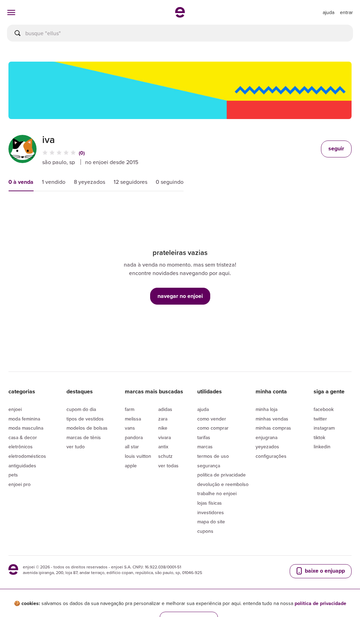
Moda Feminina (24, 418)
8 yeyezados (89, 182)
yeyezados (267, 446)
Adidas (165, 409)
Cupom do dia (81, 409)
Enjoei (15, 409)
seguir (336, 148)
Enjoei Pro (19, 484)
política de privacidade (320, 603)
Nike (162, 427)
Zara (162, 418)
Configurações (271, 456)
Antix (163, 446)
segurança (208, 465)
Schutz (165, 456)
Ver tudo (75, 446)
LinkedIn (322, 446)
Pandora (134, 437)
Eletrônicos (20, 446)
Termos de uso (213, 456)
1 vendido (53, 182)
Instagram (324, 427)
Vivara (164, 437)
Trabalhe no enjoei (217, 493)
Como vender (211, 418)
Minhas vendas (272, 418)
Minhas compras (273, 427)
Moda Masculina (25, 427)
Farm (129, 409)
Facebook (324, 409)
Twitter (320, 418)
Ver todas (168, 465)
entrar (346, 12)
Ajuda (203, 409)
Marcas (205, 446)
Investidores (210, 512)
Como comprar (213, 427)
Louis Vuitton (138, 456)
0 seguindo (170, 182)
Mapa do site (211, 521)
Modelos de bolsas (87, 427)
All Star (132, 446)
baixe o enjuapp (324, 571)
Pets (13, 474)
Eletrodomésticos (27, 456)
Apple (131, 465)
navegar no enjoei (180, 296)
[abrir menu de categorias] (11, 12)
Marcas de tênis (83, 437)
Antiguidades (22, 465)
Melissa (133, 418)
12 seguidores (130, 182)
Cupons (205, 531)
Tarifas (203, 437)
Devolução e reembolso (223, 484)
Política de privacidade (221, 474)
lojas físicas (209, 502)
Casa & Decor (22, 437)
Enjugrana (266, 437)
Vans (130, 427)
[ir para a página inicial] (180, 15)
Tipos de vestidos (85, 418)
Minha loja (266, 409)
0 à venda (20, 182)
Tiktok (319, 437)
